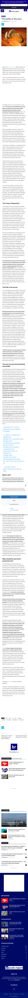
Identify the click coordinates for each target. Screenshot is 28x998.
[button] (26, 485)
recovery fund (21, 719)
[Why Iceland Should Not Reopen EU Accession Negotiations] (4, 770)
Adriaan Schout (11, 67)
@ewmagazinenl (13, 459)
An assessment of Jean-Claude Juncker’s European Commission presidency (16, 936)
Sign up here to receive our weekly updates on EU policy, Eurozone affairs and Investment (14, 2)
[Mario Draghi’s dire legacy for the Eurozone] (4, 930)
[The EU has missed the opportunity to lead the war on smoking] (4, 831)
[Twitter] (2, 24)
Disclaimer (6, 994)
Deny (14, 500)
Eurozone (7, 14)
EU (12, 718)
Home (2, 14)
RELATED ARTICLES (6, 758)
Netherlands (15, 719)
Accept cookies (14, 496)
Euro (15, 718)
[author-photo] (14, 750)
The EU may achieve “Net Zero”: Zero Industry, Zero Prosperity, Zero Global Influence (16, 836)
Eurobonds (20, 718)
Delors (6, 718)
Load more (13, 868)
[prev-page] (2, 781)
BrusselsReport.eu (6, 21)
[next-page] (4, 781)
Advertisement (16, 994)
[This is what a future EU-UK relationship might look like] (4, 924)
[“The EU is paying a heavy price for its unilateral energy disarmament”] (14, 820)
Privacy (10, 994)
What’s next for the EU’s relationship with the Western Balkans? (6, 737)
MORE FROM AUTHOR (17, 758)
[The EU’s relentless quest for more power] (4, 776)
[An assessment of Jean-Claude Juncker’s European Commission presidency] (4, 937)
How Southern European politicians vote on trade (21, 736)
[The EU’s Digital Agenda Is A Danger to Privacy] (4, 763)
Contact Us (22, 994)
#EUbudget (16, 435)
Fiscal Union (9, 719)
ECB (9, 718)
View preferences (14, 504)
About (12, 508)
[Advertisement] (14, 56)
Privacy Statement (14, 509)
